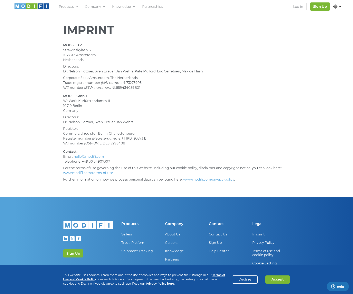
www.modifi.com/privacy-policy (208, 179)
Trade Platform (133, 243)
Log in (298, 7)
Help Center (219, 251)
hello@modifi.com (89, 157)
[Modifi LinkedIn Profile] (65, 238)
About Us (172, 234)
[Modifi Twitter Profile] (72, 238)
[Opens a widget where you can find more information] (337, 287)
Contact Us (218, 234)
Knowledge (174, 251)
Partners (172, 259)
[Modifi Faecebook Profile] (78, 238)
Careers (171, 243)
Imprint (258, 234)
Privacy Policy (263, 243)
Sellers (126, 234)
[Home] (88, 228)
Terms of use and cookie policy (266, 253)
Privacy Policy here (160, 283)
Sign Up (215, 243)
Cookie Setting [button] (264, 263)
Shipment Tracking (137, 251)
